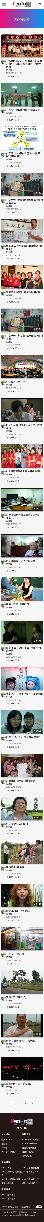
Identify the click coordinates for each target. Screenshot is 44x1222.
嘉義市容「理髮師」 (16, 997)
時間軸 (4, 1147)
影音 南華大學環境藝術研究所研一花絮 (24, 516)
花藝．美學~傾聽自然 (17, 604)
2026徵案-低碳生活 (30, 1167)
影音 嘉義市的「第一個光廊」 (21, 1040)
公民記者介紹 (28, 1151)
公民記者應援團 (29, 1147)
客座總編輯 (27, 1155)
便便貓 (9, 70)
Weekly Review (8, 1151)
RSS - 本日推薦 (8, 1198)
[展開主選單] (3, 4)
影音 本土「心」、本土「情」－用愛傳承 (23, 649)
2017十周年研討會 (30, 1171)
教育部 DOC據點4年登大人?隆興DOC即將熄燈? (23, 155)
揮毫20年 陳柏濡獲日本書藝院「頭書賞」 (24, 247)
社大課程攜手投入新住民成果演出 (24, 471)
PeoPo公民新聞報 (30, 1139)
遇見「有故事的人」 (31, 1183)
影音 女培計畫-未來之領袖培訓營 (23, 737)
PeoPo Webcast (29, 1143)
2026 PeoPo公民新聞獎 (11, 1173)
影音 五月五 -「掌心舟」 (19, 910)
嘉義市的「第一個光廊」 (19, 1083)
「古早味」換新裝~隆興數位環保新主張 (24, 337)
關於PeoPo (6, 1139)
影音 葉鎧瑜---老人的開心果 (20, 560)
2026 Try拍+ (6, 1167)
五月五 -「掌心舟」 (16, 953)
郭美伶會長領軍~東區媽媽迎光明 (23, 292)
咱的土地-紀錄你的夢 (10, 1179)
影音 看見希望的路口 (17, 823)
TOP (39, 1207)
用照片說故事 (7, 1183)
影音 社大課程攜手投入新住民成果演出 (24, 426)
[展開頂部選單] (40, 4)
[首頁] (22, 4)
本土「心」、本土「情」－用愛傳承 (24, 693)
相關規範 (5, 1143)
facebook (17, 1128)
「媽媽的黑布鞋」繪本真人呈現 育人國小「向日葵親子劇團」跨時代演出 (24, 63)
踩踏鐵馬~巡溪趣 (15, 867)
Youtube (25, 1128)
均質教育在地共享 (15, 381)
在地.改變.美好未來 (30, 1179)
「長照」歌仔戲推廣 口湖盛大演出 (24, 110)
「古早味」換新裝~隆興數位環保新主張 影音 (24, 201)
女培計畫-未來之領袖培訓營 (20, 780)
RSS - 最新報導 (8, 1194)
